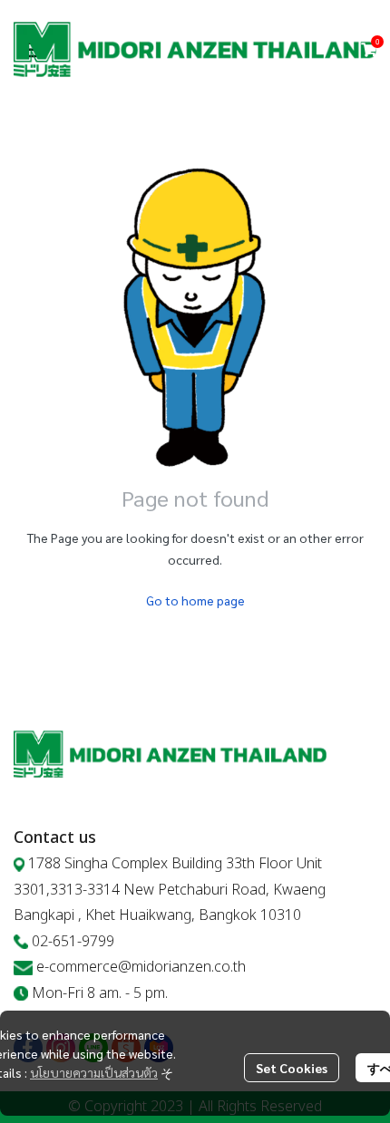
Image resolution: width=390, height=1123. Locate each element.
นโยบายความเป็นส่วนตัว (94, 1072)
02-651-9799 (73, 942)
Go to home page (195, 600)
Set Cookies (291, 1068)
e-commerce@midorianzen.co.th (141, 967)
